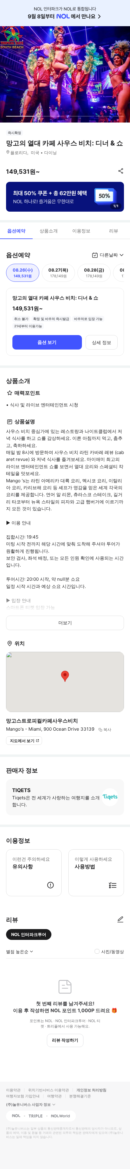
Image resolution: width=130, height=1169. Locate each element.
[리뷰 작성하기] (120, 919)
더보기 (65, 623)
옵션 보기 (47, 342)
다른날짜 (109, 255)
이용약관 (13, 1090)
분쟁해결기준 (80, 1096)
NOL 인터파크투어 (28, 934)
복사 (107, 729)
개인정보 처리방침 (91, 1090)
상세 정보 (101, 342)
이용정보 (81, 231)
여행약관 (54, 1096)
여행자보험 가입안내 (23, 1096)
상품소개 (49, 231)
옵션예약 (16, 231)
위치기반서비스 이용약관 (48, 1090)
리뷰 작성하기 (65, 1040)
